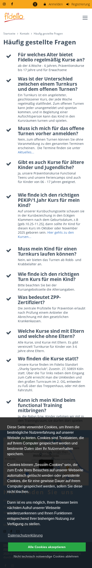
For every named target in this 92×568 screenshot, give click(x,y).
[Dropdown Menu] (85, 17)
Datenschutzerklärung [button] (25, 535)
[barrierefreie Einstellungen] (35, 4)
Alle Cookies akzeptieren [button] (47, 547)
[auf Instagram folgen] (4, 4)
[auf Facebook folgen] (12, 4)
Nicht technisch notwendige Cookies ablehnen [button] (46, 556)
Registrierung (80, 4)
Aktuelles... (26, 152)
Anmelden (55, 4)
